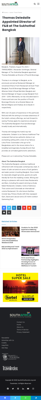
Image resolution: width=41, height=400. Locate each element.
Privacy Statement (23, 332)
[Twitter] (9, 208)
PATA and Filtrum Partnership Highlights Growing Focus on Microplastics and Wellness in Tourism (30, 262)
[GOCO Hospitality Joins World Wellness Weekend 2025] (11, 232)
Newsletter (5, 338)
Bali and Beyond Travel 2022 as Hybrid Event (10, 248)
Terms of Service (22, 329)
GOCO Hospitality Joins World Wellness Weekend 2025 (10, 241)
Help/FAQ (5, 345)
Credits (4, 343)
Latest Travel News (15, 12)
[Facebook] (4, 208)
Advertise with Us (8, 340)
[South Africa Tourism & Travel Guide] (10, 3)
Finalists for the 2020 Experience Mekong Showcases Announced (30, 230)
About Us (20, 327)
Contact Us (21, 322)
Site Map (5, 348)
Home (5, 12)
